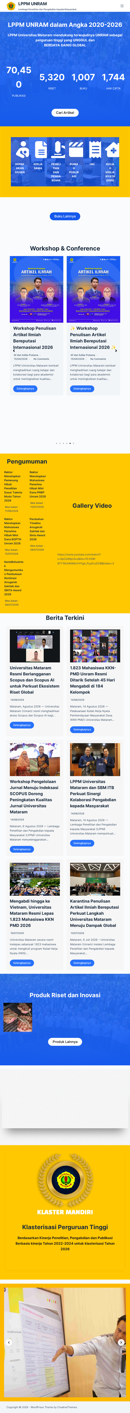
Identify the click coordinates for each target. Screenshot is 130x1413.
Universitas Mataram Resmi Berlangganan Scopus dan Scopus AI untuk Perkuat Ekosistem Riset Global (34, 680)
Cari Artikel (65, 113)
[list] (65, 1342)
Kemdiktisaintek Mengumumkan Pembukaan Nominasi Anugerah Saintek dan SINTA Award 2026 (13, 578)
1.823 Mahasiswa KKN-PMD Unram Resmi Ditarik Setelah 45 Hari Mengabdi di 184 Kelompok (93, 680)
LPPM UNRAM (32, 3)
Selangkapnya (24, 388)
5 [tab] (70, 443)
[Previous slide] (8, 1342)
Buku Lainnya (65, 216)
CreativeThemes (67, 1407)
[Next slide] (121, 1342)
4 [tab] (66, 443)
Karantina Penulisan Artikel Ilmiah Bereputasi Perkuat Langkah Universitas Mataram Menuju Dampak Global (94, 913)
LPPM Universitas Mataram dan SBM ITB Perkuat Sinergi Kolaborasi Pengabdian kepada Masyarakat (93, 793)
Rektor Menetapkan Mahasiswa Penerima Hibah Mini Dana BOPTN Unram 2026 (12, 531)
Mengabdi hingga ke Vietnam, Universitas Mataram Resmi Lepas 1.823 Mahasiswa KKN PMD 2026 (32, 913)
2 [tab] (60, 443)
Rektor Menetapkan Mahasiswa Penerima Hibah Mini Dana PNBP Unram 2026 (38, 484)
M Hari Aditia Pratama (25, 355)
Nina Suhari (76, 387)
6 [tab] (73, 443)
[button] (14, 350)
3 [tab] (63, 443)
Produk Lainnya (65, 1042)
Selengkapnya (22, 725)
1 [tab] (56, 443)
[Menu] (122, 5)
